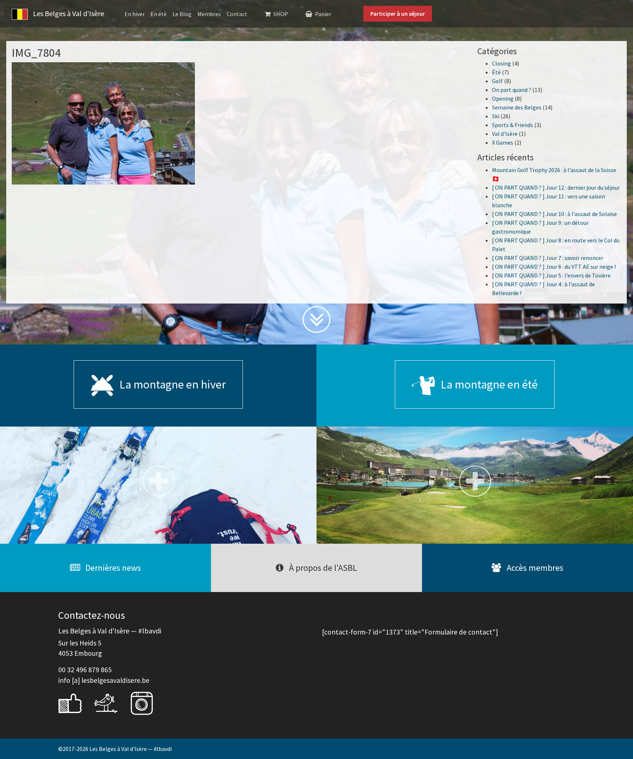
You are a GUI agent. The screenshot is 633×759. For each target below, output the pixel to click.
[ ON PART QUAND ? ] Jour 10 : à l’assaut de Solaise (554, 213)
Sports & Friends (512, 125)
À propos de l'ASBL (322, 567)
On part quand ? (511, 89)
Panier (323, 14)
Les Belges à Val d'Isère (68, 13)
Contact (237, 14)
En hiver (135, 14)
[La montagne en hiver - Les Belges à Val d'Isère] (158, 485)
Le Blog (182, 14)
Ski (495, 116)
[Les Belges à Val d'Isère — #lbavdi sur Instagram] (147, 702)
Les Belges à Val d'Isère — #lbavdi (130, 748)
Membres (209, 14)
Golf (497, 81)
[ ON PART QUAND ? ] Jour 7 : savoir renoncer (547, 257)
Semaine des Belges (516, 107)
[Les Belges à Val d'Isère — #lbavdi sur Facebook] (75, 702)
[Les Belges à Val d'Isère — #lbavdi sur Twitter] (111, 702)
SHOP (280, 14)
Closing (501, 63)
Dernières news (112, 567)
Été (496, 72)
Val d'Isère (505, 133)
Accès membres (534, 567)
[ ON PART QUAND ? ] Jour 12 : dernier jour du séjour (556, 187)
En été (159, 14)
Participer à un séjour (397, 13)
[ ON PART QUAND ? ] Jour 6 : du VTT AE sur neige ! (554, 266)
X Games (502, 142)
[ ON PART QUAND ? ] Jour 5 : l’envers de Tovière (551, 275)
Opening (503, 98)
